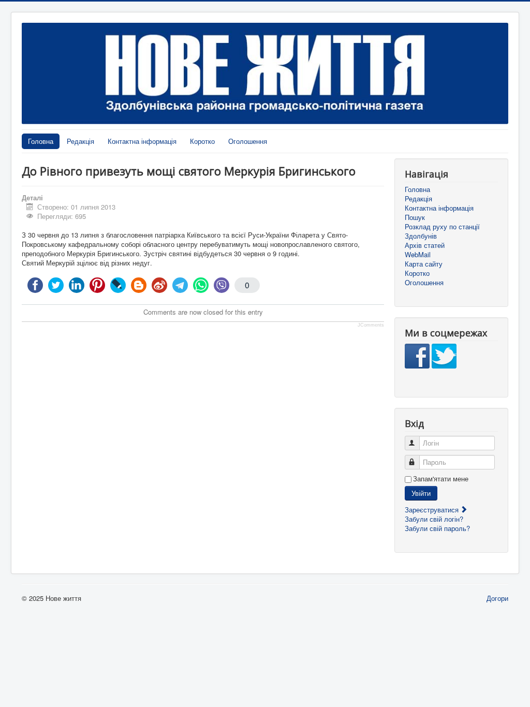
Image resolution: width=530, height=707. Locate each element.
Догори (497, 598)
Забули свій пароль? (437, 528)
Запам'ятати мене (440, 478)
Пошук (415, 217)
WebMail (418, 254)
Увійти (421, 493)
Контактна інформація (142, 141)
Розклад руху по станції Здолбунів (442, 231)
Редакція (80, 141)
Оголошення (247, 141)
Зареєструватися (433, 509)
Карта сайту (424, 264)
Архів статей (425, 245)
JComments (371, 325)
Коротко (202, 141)
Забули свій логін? (434, 519)
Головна (40, 141)
